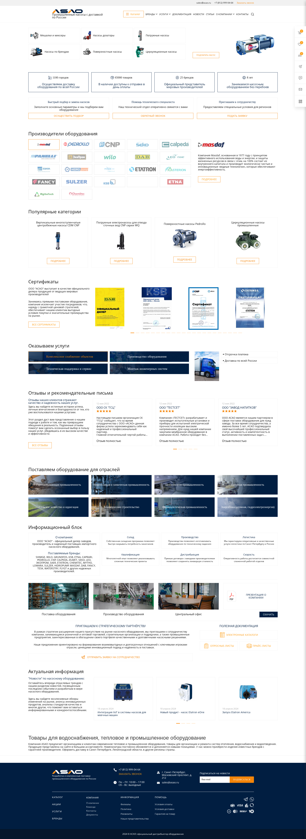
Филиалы (126, 804)
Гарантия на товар (165, 813)
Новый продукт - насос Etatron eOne (182, 712)
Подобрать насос (206, 55)
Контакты (242, 14)
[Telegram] (245, 799)
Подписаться (241, 779)
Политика (126, 809)
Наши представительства (135, 818)
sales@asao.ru (203, 2)
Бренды (150, 14)
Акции (56, 804)
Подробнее (209, 179)
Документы (92, 814)
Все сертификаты (44, 324)
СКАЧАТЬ (268, 614)
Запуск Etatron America (236, 712)
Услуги (163, 14)
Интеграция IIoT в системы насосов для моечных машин (122, 714)
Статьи (210, 14)
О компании (224, 14)
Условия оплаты (163, 804)
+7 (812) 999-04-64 (223, 2)
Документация (181, 14)
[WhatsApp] (252, 799)
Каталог (57, 797)
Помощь (161, 797)
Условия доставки (164, 809)
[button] (85, 596)
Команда (90, 806)
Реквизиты (126, 813)
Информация (130, 797)
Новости (198, 14)
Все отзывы (40, 445)
